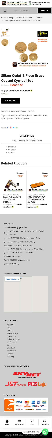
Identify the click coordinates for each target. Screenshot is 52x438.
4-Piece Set (10, 115)
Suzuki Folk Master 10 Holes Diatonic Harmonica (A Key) (12, 199)
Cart (32, 424)
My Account (19, 424)
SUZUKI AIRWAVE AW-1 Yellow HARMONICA (37, 198)
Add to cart (11, 100)
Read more (24, 206)
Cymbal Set (37, 115)
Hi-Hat (45, 115)
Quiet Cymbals (7, 118)
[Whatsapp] (45, 432)
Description (27, 135)
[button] (5, 11)
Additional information (27, 140)
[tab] (27, 136)
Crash (29, 115)
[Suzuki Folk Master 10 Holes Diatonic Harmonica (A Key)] (14, 181)
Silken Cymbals (24, 118)
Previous (12, 48)
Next (47, 48)
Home (7, 424)
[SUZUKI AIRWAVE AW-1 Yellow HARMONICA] (38, 181)
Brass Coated (21, 115)
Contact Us (45, 424)
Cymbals (30, 111)
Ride (15, 118)
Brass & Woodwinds (18, 111)
